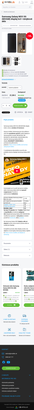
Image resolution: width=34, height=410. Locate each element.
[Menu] (31, 2)
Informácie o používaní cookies (10, 388)
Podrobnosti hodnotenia (25, 25)
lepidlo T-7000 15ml (9, 204)
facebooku (13, 217)
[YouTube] (8, 361)
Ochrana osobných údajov (9, 391)
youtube (21, 217)
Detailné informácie (8, 79)
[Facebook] (3, 361)
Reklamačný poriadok (8, 385)
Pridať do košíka (18, 105)
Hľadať (30, 7)
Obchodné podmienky (8, 382)
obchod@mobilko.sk (11, 353)
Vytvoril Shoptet (10, 407)
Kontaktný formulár (11, 368)
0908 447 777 (9, 357)
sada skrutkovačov (9, 206)
